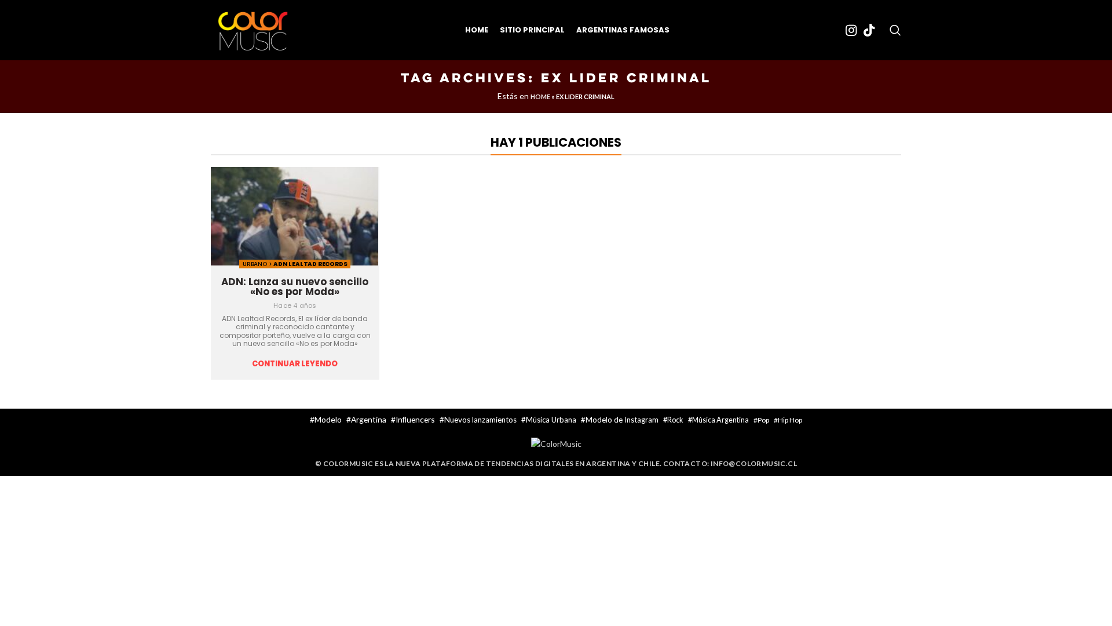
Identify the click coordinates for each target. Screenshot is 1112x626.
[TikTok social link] (869, 30)
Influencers (415, 419)
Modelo (328, 419)
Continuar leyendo (295, 364)
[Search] (895, 30)
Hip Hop (790, 420)
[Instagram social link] (851, 30)
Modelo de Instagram (622, 419)
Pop (763, 420)
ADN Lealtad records (310, 264)
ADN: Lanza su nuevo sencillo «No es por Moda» (294, 287)
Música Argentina (720, 420)
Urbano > (258, 264)
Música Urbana (551, 419)
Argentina (368, 419)
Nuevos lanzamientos (480, 419)
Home (540, 96)
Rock (675, 419)
